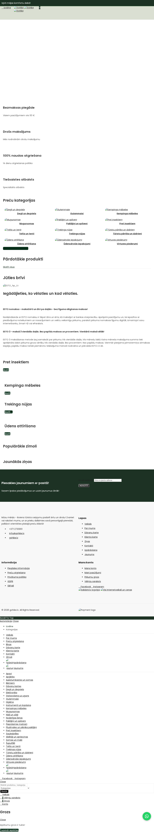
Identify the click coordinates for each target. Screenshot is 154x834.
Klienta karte (91, 536)
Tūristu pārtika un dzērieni (127, 233)
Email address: (86, 480)
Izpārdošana (91, 550)
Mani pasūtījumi (93, 572)
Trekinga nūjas (77, 233)
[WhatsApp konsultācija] (147, 816)
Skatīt (6, 369)
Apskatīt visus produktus (15, 248)
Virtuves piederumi (127, 243)
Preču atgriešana (16, 572)
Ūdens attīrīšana (26, 243)
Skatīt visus (9, 266)
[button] (77, 309)
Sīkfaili (11, 585)
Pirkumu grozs (92, 577)
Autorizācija (6, 621)
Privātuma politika (17, 577)
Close (16, 621)
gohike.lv (13, 537)
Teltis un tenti (26, 233)
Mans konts (90, 568)
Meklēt (4, 791)
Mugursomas (26, 223)
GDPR (10, 581)
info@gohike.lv (16, 533)
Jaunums (89, 554)
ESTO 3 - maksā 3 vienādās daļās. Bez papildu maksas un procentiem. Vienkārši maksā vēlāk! (53, 331)
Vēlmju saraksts (93, 581)
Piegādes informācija (19, 568)
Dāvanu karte (92, 532)
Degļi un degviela (26, 213)
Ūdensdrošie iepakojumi (77, 243)
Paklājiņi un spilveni (77, 223)
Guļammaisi (77, 213)
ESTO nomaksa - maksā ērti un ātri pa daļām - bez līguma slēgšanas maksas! (45, 309)
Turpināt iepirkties (9, 830)
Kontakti (89, 545)
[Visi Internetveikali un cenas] (116, 589)
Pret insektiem (127, 223)
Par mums (90, 528)
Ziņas (87, 541)
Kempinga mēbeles (127, 213)
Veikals (88, 523)
